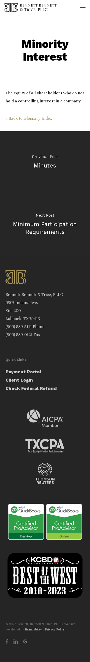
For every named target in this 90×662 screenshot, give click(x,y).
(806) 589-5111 (19, 326)
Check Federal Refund (31, 388)
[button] (83, 7)
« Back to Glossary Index (29, 118)
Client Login (19, 380)
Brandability (33, 629)
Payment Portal (23, 371)
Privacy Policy (55, 629)
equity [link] (19, 93)
